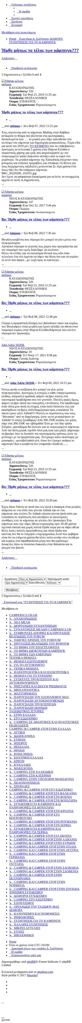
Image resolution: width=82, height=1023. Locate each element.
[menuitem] (23, 11)
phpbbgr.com (45, 971)
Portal (12, 38)
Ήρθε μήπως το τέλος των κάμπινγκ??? (40, 50)
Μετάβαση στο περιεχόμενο (19, 32)
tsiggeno (7, 195)
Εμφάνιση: (11, 579)
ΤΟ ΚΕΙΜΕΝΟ (39, 146)
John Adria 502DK (13, 345)
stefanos (6, 84)
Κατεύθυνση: (37, 582)
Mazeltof (32, 975)
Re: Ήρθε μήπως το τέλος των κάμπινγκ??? (36, 219)
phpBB (31, 961)
